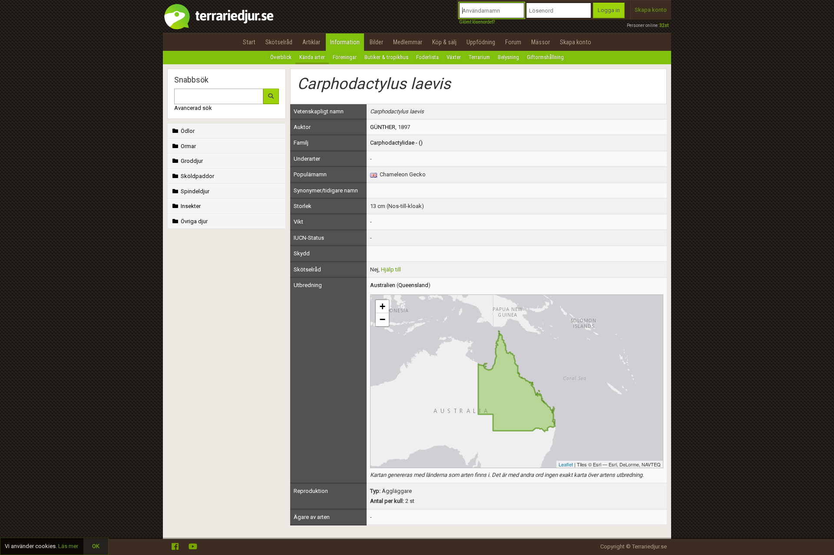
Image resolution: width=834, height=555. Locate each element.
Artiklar (311, 42)
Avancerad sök (193, 108)
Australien (382, 285)
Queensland (413, 285)
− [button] (382, 319)
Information (345, 42)
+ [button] (382, 306)
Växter (454, 57)
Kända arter (312, 57)
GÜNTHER (382, 127)
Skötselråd (278, 42)
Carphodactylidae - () (396, 142)
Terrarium (479, 57)
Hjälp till (391, 269)
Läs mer (68, 546)
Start (249, 42)
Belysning (508, 57)
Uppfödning (481, 42)
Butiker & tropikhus (386, 57)
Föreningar (345, 57)
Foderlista (427, 57)
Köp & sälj (444, 42)
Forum (513, 42)
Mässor (540, 42)
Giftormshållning (545, 57)
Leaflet (566, 464)
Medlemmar (407, 42)
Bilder (376, 42)
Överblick (280, 57)
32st (664, 25)
